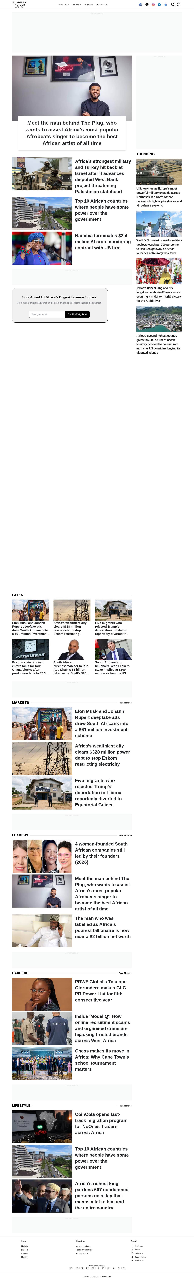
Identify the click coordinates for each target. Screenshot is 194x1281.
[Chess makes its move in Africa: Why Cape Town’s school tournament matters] (72, 1063)
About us (80, 1241)
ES (93, 1268)
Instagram (138, 1253)
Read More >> (125, 703)
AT (82, 1268)
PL (119, 1268)
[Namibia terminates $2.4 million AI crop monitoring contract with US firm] (72, 248)
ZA (124, 1268)
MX (108, 1268)
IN (98, 1268)
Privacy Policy (82, 1253)
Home (23, 1241)
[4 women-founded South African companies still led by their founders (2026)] (72, 856)
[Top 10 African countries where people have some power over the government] (72, 213)
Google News (140, 1257)
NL (114, 1268)
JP (103, 1268)
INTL (71, 1268)
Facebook (138, 1246)
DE (87, 1268)
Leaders (76, 4)
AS (77, 1268)
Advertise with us (83, 1246)
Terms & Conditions (84, 1250)
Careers (89, 4)
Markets (64, 4)
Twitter (137, 1250)
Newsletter (138, 1261)
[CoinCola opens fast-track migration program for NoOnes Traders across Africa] (72, 1126)
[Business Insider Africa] (20, 4)
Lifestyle (101, 4)
